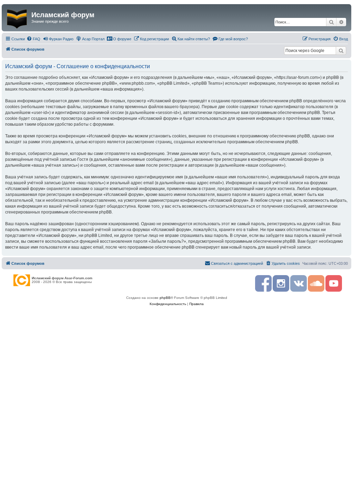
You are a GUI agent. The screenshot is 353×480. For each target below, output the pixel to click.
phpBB (165, 298)
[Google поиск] (341, 50)
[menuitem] (33, 39)
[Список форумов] (17, 17)
